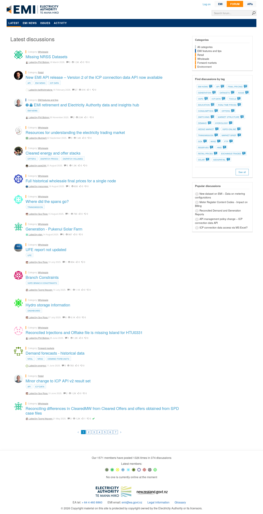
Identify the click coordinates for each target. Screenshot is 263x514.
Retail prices (207, 153)
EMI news (30, 23)
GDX (202, 141)
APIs (250, 4)
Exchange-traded (232, 153)
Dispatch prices (49, 158)
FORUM (235, 4)
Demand (204, 123)
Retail (41, 72)
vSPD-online (231, 129)
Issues (45, 23)
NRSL (30, 358)
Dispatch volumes (73, 158)
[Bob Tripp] (155, 470)
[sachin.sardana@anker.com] (150, 470)
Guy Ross (43, 213)
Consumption (207, 110)
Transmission (35, 207)
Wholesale (43, 51)
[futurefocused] (139, 470)
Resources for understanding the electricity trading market (75, 132)
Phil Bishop (44, 62)
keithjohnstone (45, 89)
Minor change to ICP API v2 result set (58, 380)
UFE (30, 255)
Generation (206, 92)
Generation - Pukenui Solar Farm (54, 229)
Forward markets (46, 348)
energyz (42, 365)
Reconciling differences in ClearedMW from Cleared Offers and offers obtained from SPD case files (102, 410)
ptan (40, 234)
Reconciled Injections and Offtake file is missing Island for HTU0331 (84, 332)
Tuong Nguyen (45, 289)
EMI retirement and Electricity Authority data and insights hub (86, 104)
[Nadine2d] (128, 470)
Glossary (180, 502)
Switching (205, 117)
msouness (43, 186)
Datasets (227, 92)
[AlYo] (117, 470)
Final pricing (237, 86)
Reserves (205, 147)
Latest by (33, 62)
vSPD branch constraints (42, 283)
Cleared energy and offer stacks (53, 153)
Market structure (230, 117)
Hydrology (223, 123)
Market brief (231, 135)
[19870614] (112, 470)
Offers (32, 158)
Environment (204, 66)
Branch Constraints (42, 277)
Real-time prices (229, 104)
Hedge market (208, 129)
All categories (205, 47)
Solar (203, 159)
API (29, 82)
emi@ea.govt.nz (132, 502)
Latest (13, 23)
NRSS (40, 358)
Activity (60, 23)
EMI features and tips (48, 99)
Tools (234, 98)
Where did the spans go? (47, 201)
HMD (221, 147)
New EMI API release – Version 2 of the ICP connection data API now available (94, 77)
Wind (215, 141)
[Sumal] (123, 470)
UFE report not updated (46, 249)
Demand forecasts (58, 358)
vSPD (202, 98)
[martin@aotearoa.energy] (133, 470)
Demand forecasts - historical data (55, 353)
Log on (207, 4)
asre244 (42, 165)
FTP (228, 141)
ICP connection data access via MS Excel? (223, 227)
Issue (243, 92)
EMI (220, 4)
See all (242, 172)
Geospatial (221, 159)
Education (206, 104)
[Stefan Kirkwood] (107, 470)
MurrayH (42, 137)
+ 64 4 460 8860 (92, 502)
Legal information (158, 502)
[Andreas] (144, 470)
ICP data (54, 82)
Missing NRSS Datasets (46, 56)
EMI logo (33, 9)
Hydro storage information (48, 305)
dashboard (34, 310)
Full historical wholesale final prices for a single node (71, 180)
